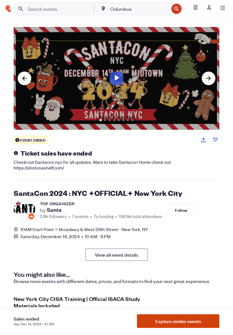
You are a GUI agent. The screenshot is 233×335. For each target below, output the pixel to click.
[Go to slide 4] (114, 120)
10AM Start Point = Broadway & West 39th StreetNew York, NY (84, 229)
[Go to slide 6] (123, 120)
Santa (54, 209)
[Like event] (215, 140)
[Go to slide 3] (110, 120)
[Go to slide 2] (105, 120)
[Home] (8, 8)
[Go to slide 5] (119, 120)
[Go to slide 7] (128, 120)
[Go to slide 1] (100, 120)
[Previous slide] (24, 78)
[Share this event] (203, 140)
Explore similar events (178, 321)
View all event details (116, 255)
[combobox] (139, 8)
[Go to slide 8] (132, 120)
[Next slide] (208, 78)
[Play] (116, 78)
